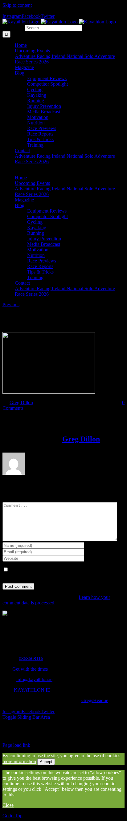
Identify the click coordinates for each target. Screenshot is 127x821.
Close (8, 805)
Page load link (16, 745)
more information (19, 761)
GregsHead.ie (94, 700)
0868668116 (31, 658)
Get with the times (30, 669)
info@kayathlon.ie (34, 679)
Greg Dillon (21, 402)
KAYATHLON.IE (32, 690)
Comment (12, 499)
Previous (10, 304)
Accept (46, 761)
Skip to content (17, 5)
